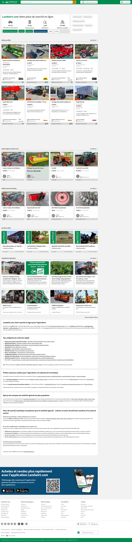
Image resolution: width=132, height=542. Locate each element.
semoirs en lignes (30, 350)
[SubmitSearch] (74, 2)
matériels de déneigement (47, 358)
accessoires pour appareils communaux (71, 384)
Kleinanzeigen (4, 508)
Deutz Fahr (33, 401)
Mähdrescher (24, 506)
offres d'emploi (73, 379)
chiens (45, 379)
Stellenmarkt (44, 515)
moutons (41, 379)
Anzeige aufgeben (5, 517)
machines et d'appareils (29, 399)
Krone (40, 401)
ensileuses (53, 356)
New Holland (39, 341)
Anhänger (23, 517)
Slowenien (83, 515)
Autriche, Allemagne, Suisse (53, 418)
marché (47, 328)
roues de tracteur (21, 352)
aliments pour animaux (78, 21)
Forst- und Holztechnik (46, 508)
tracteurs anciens (50, 341)
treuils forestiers (24, 345)
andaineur (24, 343)
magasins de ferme (66, 376)
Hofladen (43, 517)
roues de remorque (30, 352)
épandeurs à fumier (40, 354)
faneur (29, 343)
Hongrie (65, 418)
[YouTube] (2, 524)
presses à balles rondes (36, 343)
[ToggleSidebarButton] (3, 2)
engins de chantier (41, 376)
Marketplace (29, 31)
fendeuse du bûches (44, 345)
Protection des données (47, 529)
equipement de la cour (50, 384)
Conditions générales (60, 529)
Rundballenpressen (25, 508)
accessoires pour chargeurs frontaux (29, 360)
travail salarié (90, 379)
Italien (82, 513)
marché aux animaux (78, 25)
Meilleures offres (6, 40)
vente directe (88, 25)
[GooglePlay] (22, 490)
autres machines (88, 384)
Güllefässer (23, 511)
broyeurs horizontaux (20, 350)
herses (13, 347)
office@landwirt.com (29, 451)
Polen (82, 517)
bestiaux (32, 379)
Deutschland (84, 508)
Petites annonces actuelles (9, 188)
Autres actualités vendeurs (91, 317)
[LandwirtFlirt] (26, 524)
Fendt (34, 341)
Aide (4, 535)
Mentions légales (5, 532)
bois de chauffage (81, 376)
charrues (24, 347)
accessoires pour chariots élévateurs (65, 360)
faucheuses (19, 343)
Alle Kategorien (4, 513)
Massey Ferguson (19, 401)
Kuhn (37, 401)
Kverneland (50, 401)
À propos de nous (5, 529)
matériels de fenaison (56, 376)
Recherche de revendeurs (41, 31)
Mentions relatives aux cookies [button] (32, 529)
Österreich (83, 504)
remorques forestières (34, 345)
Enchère (57, 31)
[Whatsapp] (15, 524)
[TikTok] (12, 524)
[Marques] (22, 524)
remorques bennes (16, 349)
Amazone (55, 401)
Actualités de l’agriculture (9, 258)
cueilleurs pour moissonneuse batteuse (41, 356)
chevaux (37, 379)
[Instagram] (5, 524)
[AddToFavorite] (22, 46)
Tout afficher (93, 40)
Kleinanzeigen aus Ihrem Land (10, 149)
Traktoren (23, 504)
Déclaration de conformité (18, 532)
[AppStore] (8, 490)
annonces (21, 31)
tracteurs (49, 376)
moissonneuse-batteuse (25, 356)
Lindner (85, 399)
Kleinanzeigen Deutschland (87, 509)
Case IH (90, 399)
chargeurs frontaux (16, 360)
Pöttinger (45, 401)
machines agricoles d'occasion (57, 326)
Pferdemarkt (44, 511)
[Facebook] (8, 524)
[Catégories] (19, 524)
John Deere (30, 341)
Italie (61, 418)
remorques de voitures (26, 349)
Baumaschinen (24, 515)
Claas (44, 341)
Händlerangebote (5, 506)
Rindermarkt (44, 509)
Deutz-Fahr (63, 517)
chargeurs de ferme (25, 358)
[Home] (11, 2)
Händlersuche (4, 509)
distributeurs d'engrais (23, 354)
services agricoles (77, 30)
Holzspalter (23, 513)
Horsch (61, 401)
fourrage (73, 376)
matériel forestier (88, 17)
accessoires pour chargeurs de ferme (47, 360)
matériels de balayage (35, 358)
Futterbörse (43, 513)
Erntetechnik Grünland (46, 506)
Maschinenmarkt (5, 504)
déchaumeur (19, 347)
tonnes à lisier (32, 354)
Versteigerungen (5, 511)
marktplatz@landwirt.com (71, 540)
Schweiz (83, 511)
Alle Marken (3, 515)
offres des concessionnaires (10, 31)
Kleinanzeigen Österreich (87, 506)
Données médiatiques (17, 529)
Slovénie (70, 418)
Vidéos (50, 31)
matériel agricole (77, 17)
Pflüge (22, 509)
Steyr (73, 399)
